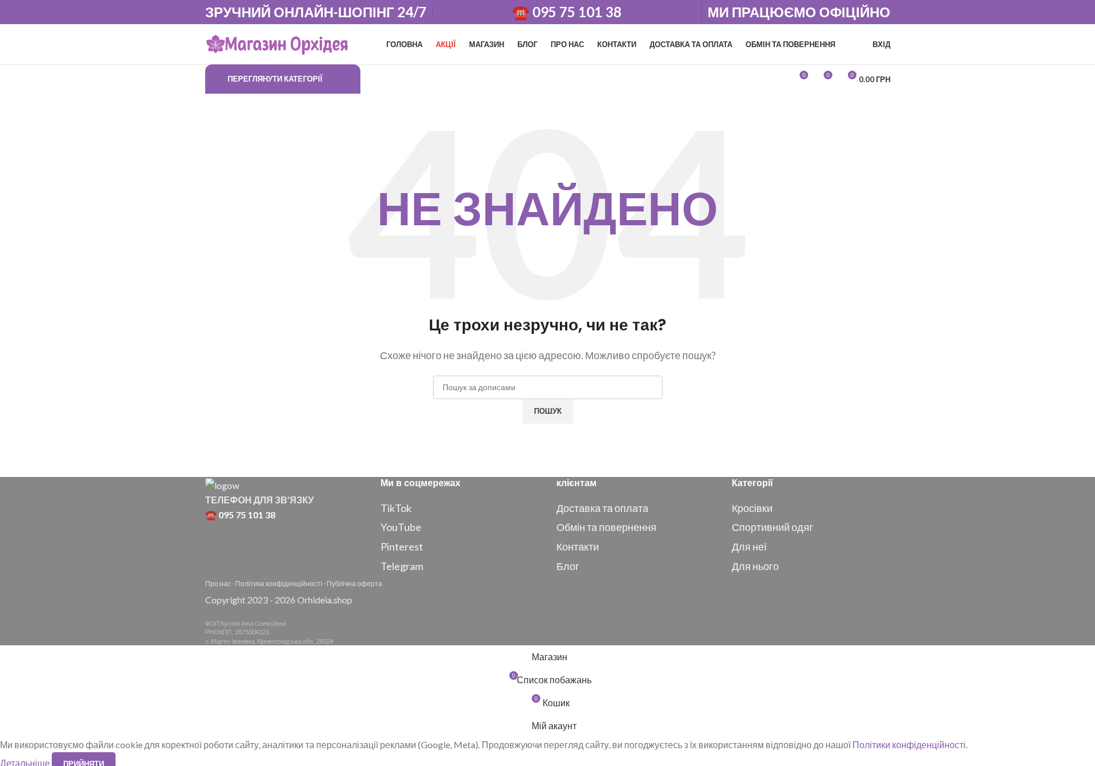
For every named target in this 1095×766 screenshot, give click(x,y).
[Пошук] (372, 79)
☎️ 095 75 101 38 (566, 12)
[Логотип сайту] (277, 42)
